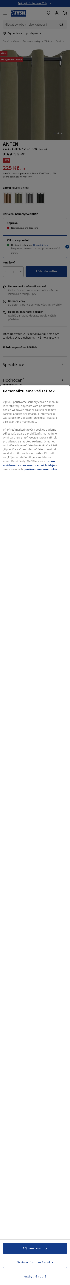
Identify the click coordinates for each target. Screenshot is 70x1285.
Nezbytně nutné (35, 1276)
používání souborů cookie (40, 469)
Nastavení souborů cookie (35, 1262)
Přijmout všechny (35, 1248)
